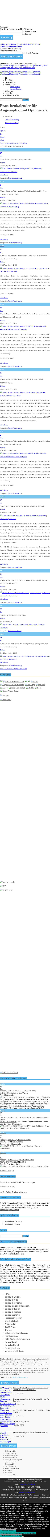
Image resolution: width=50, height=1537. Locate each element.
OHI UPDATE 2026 (8, 1093)
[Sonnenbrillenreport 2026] (7, 1426)
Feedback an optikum (13, 1318)
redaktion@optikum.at (20, 1377)
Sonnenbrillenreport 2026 (21, 1421)
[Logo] (20, 72)
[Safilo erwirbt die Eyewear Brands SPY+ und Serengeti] (6, 1442)
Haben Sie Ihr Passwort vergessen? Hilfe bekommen (20, 44)
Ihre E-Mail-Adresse (30, 53)
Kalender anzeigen (7, 1171)
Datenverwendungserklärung (11, 46)
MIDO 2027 (5, 1162)
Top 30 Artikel (10, 1327)
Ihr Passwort (27, 34)
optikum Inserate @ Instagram (17, 1306)
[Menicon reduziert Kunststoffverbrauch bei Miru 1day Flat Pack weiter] (8, 1408)
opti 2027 (3, 1142)
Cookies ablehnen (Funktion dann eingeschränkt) (18, 1533)
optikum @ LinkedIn (13, 1297)
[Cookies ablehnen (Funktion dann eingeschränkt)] (23, 1536)
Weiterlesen (4, 175)
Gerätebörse (10, 82)
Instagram (9, 91)
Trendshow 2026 (12, 95)
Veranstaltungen (16, 89)
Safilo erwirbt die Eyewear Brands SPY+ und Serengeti (30, 1433)
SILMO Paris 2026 (7, 1122)
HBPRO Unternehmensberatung (17, 1339)
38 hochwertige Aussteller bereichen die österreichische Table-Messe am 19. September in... (30, 1389)
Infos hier (20, 1254)
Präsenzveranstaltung (12, 123)
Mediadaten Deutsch (13, 1221)
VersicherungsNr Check (14, 1351)
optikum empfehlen (12, 1315)
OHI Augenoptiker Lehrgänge (16, 1333)
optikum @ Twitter (12, 1309)
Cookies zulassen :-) (8, 1531)
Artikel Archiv (10, 1324)
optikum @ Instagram (13, 1303)
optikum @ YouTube (13, 1312)
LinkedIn (8, 93)
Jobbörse (9, 80)
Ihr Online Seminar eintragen (15, 1192)
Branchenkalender (12, 1321)
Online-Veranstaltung (12, 120)
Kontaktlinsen (15, 87)
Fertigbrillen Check (12, 1348)
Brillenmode (10, 85)
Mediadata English (12, 1224)
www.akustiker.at (12, 1345)
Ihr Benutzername (29, 31)
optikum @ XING (11, 1300)
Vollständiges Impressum (27, 1492)
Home (7, 1294)
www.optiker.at (11, 1342)
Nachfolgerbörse (11, 1336)
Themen (8, 1330)
